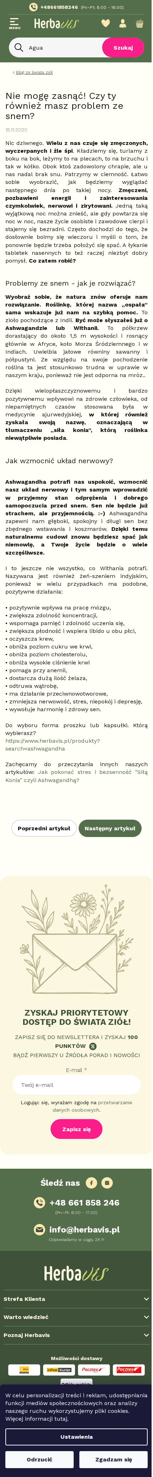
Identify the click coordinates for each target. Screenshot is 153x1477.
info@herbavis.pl (84, 1230)
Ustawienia (74, 1436)
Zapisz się (76, 1129)
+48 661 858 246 (84, 1203)
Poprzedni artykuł (44, 828)
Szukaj (117, 47)
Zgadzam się (109, 1459)
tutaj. (12, 1418)
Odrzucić (38, 1459)
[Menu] (15, 24)
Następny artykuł (110, 828)
